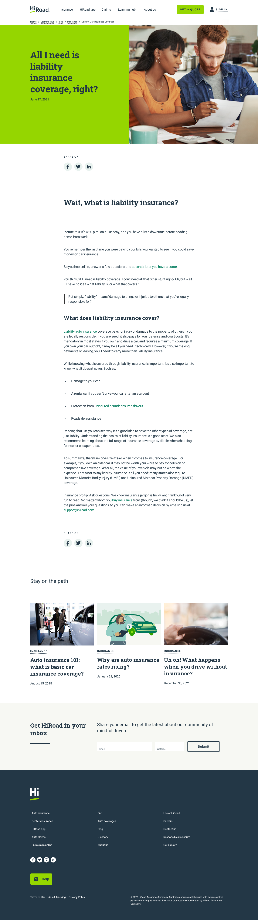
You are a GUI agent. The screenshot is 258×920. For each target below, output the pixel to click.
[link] (66, 9)
